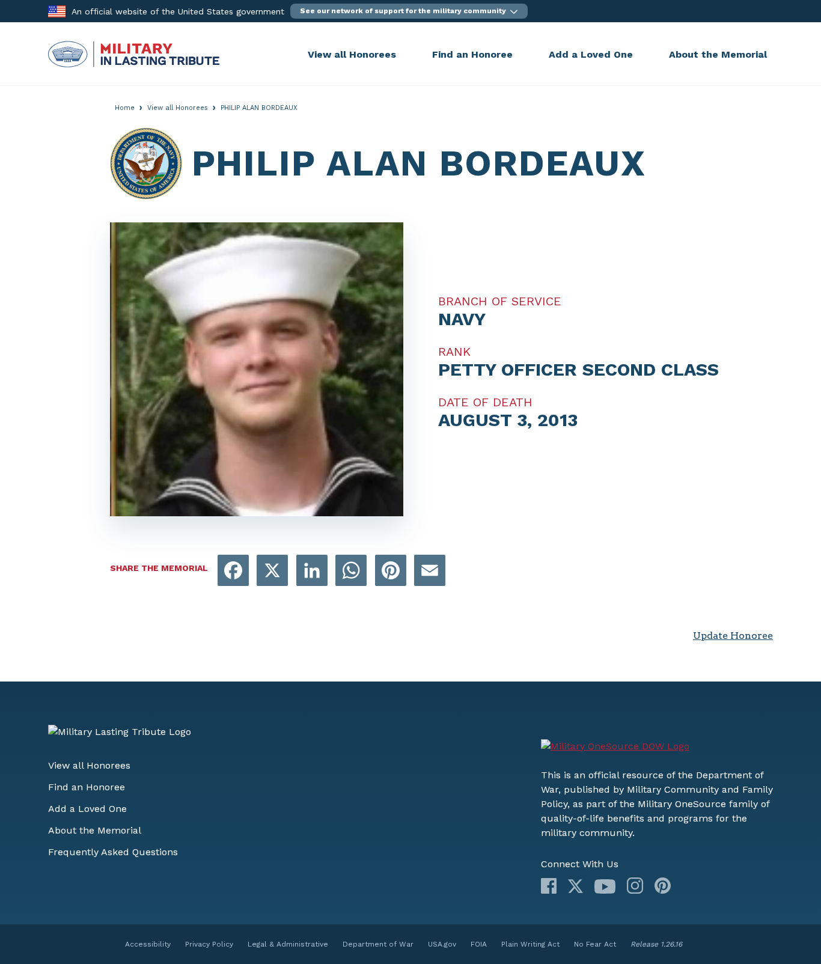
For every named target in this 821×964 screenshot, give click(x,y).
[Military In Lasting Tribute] (175, 54)
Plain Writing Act (530, 944)
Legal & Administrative (288, 944)
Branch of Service (499, 301)
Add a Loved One (591, 54)
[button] (409, 11)
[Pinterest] (663, 885)
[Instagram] (635, 885)
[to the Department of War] (57, 10)
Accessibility (148, 944)
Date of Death (485, 402)
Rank (454, 351)
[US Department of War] (615, 746)
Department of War (378, 944)
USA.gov (442, 944)
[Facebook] (549, 886)
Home (125, 108)
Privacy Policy (209, 944)
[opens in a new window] (233, 571)
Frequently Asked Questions (113, 852)
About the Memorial (718, 54)
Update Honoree (733, 635)
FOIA (479, 944)
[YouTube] (604, 886)
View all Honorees (352, 54)
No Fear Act (595, 944)
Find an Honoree (472, 54)
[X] (575, 886)
